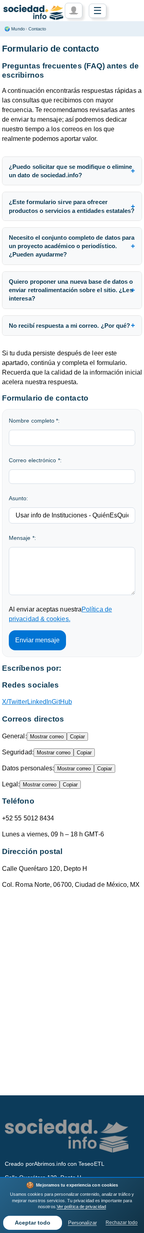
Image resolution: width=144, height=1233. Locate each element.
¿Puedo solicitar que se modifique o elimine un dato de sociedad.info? (70, 170)
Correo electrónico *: (35, 460)
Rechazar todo (122, 1222)
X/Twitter (14, 701)
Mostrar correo (47, 737)
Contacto (37, 28)
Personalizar (82, 1223)
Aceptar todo (32, 1223)
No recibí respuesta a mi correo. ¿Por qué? (69, 325)
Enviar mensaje (37, 640)
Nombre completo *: (34, 420)
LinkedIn (39, 701)
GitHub (62, 701)
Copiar (77, 737)
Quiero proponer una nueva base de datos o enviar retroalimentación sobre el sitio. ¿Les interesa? (71, 290)
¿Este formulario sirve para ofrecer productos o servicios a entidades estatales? (72, 206)
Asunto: (18, 498)
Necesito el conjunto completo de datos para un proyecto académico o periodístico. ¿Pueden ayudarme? (71, 246)
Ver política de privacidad (81, 1206)
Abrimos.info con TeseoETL (69, 1164)
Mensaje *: (22, 538)
